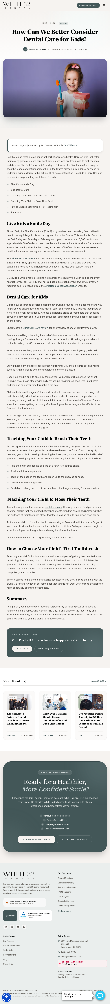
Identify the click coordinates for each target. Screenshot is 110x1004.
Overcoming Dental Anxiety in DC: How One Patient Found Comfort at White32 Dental (90, 720)
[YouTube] (18, 926)
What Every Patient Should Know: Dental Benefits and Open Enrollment (55, 718)
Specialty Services (66, 901)
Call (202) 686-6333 (48, 649)
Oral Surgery (63, 896)
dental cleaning (53, 507)
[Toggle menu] (104, 5)
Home (44, 23)
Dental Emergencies (66, 905)
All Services (64, 911)
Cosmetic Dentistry (66, 883)
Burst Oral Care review (35, 328)
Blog (53, 23)
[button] (6, 997)
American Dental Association (61, 286)
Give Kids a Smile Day (24, 258)
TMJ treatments (65, 892)
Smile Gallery (9, 950)
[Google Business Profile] (24, 926)
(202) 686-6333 (68, 952)
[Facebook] (5, 926)
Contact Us (22, 649)
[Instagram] (11, 926)
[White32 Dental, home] (16, 5)
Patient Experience (11, 945)
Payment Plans (9, 955)
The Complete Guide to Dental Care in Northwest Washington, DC (18, 718)
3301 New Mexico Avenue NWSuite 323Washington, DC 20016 (74, 944)
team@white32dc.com (71, 956)
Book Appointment (88, 5)
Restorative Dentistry (67, 887)
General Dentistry (65, 878)
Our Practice (8, 941)
